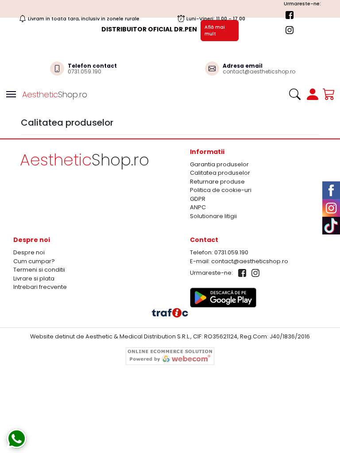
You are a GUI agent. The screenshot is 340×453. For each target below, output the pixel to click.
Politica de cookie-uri (220, 190)
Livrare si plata (33, 278)
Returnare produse (217, 181)
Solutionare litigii (213, 216)
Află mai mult (215, 30)
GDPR (197, 199)
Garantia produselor (219, 164)
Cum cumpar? (34, 261)
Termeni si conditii (39, 269)
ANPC (198, 207)
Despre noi (29, 252)
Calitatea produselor (220, 173)
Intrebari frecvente (40, 287)
